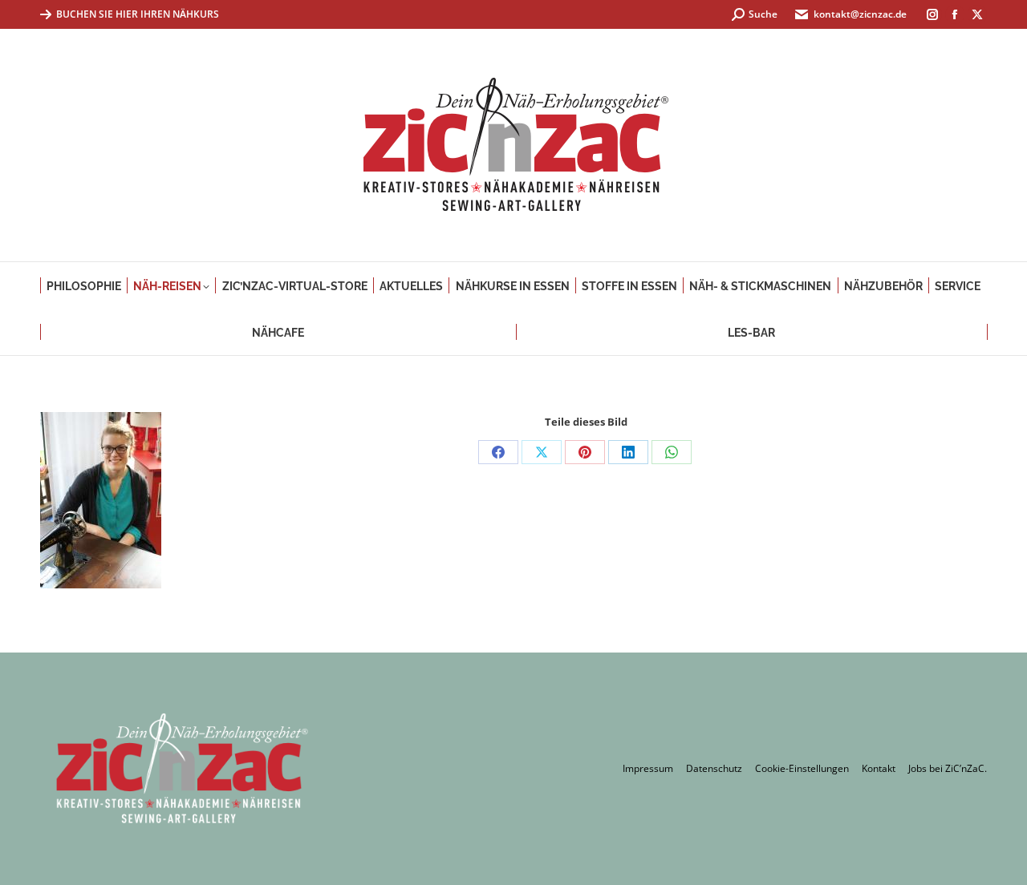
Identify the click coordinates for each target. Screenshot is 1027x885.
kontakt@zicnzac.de (860, 14)
